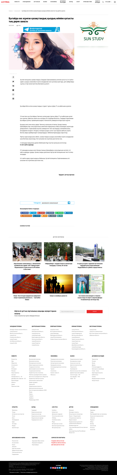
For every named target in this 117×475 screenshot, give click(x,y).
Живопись (14, 410)
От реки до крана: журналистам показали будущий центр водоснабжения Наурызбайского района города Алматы (90, 265)
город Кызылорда (76, 347)
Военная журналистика (58, 425)
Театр (13, 416)
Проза (93, 363)
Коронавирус (35, 444)
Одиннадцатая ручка (97, 372)
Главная (11, 11)
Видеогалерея (73, 420)
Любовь (54, 418)
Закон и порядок (97, 2)
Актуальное (14, 365)
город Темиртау (36, 343)
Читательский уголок (57, 416)
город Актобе (13, 343)
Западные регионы (16, 326)
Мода (53, 422)
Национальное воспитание (39, 416)
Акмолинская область (37, 331)
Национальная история (76, 359)
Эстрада (14, 423)
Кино (13, 418)
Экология (92, 429)
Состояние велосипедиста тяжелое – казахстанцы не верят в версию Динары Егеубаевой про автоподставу (90, 298)
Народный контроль (56, 365)
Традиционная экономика (57, 359)
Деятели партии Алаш (76, 365)
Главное (31, 396)
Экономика (53, 1)
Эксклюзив (93, 425)
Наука (13, 444)
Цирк (13, 422)
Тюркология (73, 367)
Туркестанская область (78, 339)
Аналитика (53, 371)
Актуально (37, 1)
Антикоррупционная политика (58, 367)
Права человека (33, 382)
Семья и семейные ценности (58, 296)
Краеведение (73, 369)
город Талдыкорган (77, 333)
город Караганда (36, 335)
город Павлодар (54, 333)
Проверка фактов (73, 425)
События (92, 418)
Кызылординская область (78, 349)
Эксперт (13, 374)
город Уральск (13, 331)
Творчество (95, 359)
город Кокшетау (36, 333)
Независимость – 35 (16, 376)
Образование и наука (18, 437)
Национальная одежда (37, 418)
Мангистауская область (16, 333)
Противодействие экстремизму (98, 414)
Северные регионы (55, 326)
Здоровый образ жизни (38, 441)
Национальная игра (37, 412)
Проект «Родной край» (75, 416)
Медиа (13, 425)
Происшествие (87, 1)
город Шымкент (76, 337)
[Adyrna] (5, 2)
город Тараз (75, 343)
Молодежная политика (35, 363)
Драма (93, 365)
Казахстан (14, 359)
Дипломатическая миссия (36, 388)
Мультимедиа (14, 380)
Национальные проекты (35, 386)
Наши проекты (15, 372)
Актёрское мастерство (18, 414)
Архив (13, 384)
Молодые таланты (74, 412)
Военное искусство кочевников (78, 371)
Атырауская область (15, 337)
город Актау (13, 335)
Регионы (92, 427)
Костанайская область (56, 331)
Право (30, 392)
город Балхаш (35, 345)
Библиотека (95, 374)
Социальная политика (35, 371)
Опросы (13, 382)
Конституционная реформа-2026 (38, 390)
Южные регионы (77, 326)
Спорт (78, 1)
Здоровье (92, 410)
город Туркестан (76, 341)
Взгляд (92, 423)
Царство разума (16, 448)
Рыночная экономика (56, 361)
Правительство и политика (36, 372)
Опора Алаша (95, 380)
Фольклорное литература (76, 414)
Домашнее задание (57, 414)
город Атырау (13, 339)
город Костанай (54, 329)
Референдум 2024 (34, 400)
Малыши (71, 410)
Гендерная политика (34, 367)
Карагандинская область (38, 337)
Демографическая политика (36, 369)
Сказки (94, 376)
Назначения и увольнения (36, 380)
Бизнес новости (55, 372)
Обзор (91, 422)
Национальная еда (36, 414)
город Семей (93, 329)
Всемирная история (75, 361)
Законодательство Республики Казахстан (77, 432)
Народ (71, 1)
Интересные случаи (57, 423)
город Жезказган (36, 341)
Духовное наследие (63, 2)
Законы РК (32, 384)
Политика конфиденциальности (29, 472)
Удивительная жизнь (17, 450)
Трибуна (31, 398)
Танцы (13, 412)
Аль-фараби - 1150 (75, 376)
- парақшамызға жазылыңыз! (46, 203)
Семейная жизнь (56, 420)
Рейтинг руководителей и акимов (37, 374)
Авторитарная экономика (57, 363)
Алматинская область (77, 331)
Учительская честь (17, 452)
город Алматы (75, 329)
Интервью (14, 369)
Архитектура (15, 427)
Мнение (13, 371)
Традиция (34, 410)
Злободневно (27, 1)
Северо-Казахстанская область (58, 339)
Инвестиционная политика (36, 365)
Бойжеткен (55, 412)
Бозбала (54, 410)
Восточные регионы (96, 326)
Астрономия (15, 442)
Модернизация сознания (98, 378)
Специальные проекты (75, 418)
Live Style (55, 407)
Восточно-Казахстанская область (98, 333)
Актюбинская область (15, 341)
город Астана (35, 329)
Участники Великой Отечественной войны (78, 428)
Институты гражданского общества (38, 376)
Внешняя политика (34, 361)
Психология (15, 441)
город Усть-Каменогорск (96, 331)
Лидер (92, 412)
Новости (17, 1)
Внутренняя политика (34, 359)
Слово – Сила (95, 371)
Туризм (52, 369)
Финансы (53, 374)
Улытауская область (37, 339)
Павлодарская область (56, 335)
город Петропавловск (56, 337)
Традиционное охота (37, 420)
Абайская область (94, 335)
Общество (14, 363)
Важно (45, 1)
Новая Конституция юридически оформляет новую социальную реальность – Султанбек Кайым (27, 298)
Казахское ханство (75, 363)
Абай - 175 (72, 378)
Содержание (15, 454)
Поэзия (94, 361)
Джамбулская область (77, 345)
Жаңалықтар (17, 11)
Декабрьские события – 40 (18, 378)
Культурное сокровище (98, 369)
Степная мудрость (96, 367)
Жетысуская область (77, 335)
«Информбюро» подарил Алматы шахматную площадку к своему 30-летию (58, 264)
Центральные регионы (38, 326)
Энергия (14, 446)
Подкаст (92, 420)
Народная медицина (37, 442)
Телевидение (15, 420)
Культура (15, 407)
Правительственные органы (36, 378)
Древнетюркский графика (77, 372)
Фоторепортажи (56, 427)
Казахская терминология (96, 416)
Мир (12, 361)
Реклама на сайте (14, 472)
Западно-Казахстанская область (18, 329)
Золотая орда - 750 (75, 374)
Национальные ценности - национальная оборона (76, 422)
